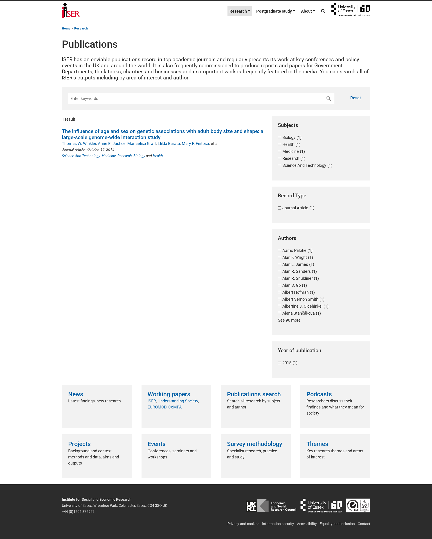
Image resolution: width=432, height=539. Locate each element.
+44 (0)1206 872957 (78, 512)
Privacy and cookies (243, 524)
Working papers (169, 394)
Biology (139, 156)
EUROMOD (157, 407)
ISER (152, 401)
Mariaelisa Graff (141, 143)
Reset (355, 97)
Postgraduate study (274, 11)
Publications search (254, 394)
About (306, 11)
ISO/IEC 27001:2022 (358, 505)
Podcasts (319, 394)
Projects (79, 444)
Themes (317, 444)
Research (238, 11)
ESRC (271, 505)
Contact (364, 524)
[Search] (323, 11)
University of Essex (350, 11)
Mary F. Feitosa (195, 143)
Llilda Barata (169, 143)
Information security (278, 524)
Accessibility (307, 524)
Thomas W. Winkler (79, 143)
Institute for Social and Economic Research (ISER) (71, 11)
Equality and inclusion (337, 524)
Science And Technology (81, 156)
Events (157, 444)
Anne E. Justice (112, 143)
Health (158, 156)
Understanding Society (178, 401)
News (75, 394)
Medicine (108, 156)
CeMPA (175, 407)
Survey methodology (254, 444)
